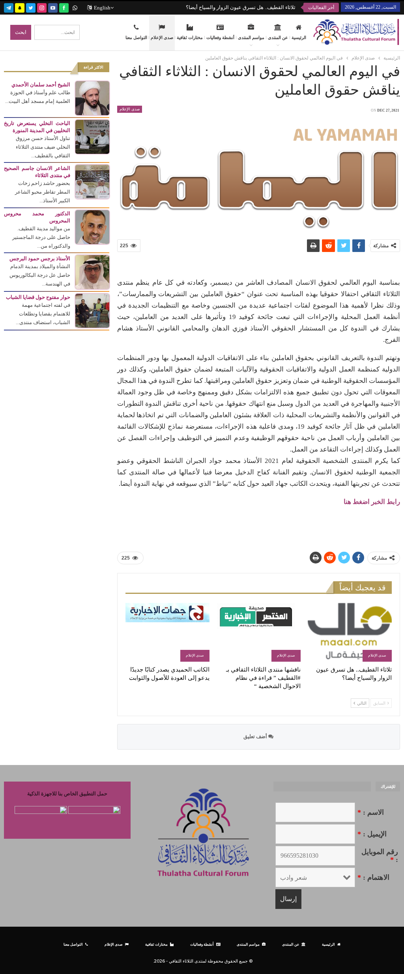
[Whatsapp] (75, 7)
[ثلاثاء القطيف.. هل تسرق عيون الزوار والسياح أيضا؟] (350, 632)
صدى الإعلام (162, 37)
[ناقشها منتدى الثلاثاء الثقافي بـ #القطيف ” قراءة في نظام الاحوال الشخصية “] (259, 632)
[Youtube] (53, 7)
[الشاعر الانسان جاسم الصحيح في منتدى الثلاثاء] (92, 181)
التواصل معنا (136, 37)
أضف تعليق (255, 736)
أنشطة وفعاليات (220, 37)
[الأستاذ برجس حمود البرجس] (92, 271)
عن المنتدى (278, 37)
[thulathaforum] (64, 7)
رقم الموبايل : (379, 856)
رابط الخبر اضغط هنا (372, 502)
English (102, 8)
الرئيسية (299, 37)
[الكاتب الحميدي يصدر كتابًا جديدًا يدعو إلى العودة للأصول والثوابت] (167, 632)
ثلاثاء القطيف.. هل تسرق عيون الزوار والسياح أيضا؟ (241, 7)
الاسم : (370, 812)
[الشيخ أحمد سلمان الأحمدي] (92, 98)
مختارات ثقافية (190, 37)
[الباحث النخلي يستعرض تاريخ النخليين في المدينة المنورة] (92, 136)
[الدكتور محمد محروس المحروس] (92, 227)
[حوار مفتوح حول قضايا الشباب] (92, 310)
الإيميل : (372, 834)
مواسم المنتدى (251, 37)
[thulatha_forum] (42, 7)
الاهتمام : (373, 877)
